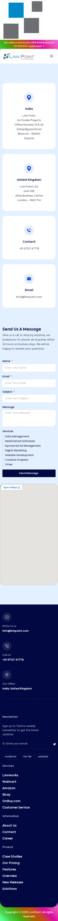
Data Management (17, 436)
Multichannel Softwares (20, 441)
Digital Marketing (16, 450)
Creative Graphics (16, 460)
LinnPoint (35, 912)
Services (7, 431)
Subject (7, 392)
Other (9, 464)
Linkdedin (43, 757)
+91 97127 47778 (29, 249)
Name (6, 361)
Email (6, 376)
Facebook (10, 757)
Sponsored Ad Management (23, 446)
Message (8, 407)
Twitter (27, 757)
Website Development (19, 455)
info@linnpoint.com (29, 297)
